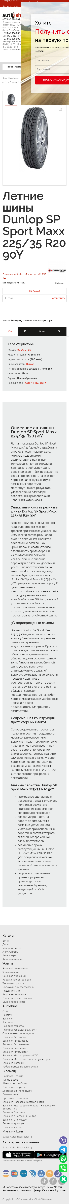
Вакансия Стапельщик (15, 1119)
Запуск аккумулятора (14, 994)
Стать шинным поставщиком (18, 1033)
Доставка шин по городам (17, 1090)
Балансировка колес (14, 1001)
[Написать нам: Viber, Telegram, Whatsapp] (63, 1179)
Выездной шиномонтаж (15, 968)
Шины (6, 940)
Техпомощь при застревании (18, 987)
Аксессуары (11, 6)
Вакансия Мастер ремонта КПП (20, 1055)
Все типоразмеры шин (15, 1087)
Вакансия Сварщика (14, 1112)
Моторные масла (12, 948)
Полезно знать (10, 1094)
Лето (25, 373)
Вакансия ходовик (13, 1127)
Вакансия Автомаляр (14, 1037)
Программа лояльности (15, 1098)
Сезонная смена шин (14, 976)
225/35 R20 (24, 349)
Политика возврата (13, 1026)
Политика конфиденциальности (20, 1029)
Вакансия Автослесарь (15, 1040)
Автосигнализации (13, 959)
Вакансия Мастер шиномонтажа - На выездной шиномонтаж (29, 1107)
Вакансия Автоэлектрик (16, 1052)
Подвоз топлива (11, 990)
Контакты (8, 1022)
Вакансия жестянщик (14, 1063)
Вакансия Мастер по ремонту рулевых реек (27, 1059)
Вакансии (9, 26)
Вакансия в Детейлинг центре (19, 1116)
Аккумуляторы (10, 951)
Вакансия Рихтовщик (14, 1048)
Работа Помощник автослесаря (20, 1066)
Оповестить (58, 298)
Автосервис (11, 20)
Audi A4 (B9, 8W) (34, 382)
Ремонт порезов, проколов (17, 998)
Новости (7, 1015)
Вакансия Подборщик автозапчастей (23, 1102)
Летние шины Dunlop (13, 274)
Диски (6, 944)
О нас (6, 1011)
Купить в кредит (11, 1079)
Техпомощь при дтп (13, 983)
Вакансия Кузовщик (13, 1123)
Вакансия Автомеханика (16, 1044)
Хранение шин (11, 972)
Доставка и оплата (13, 1076)
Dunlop (30, 364)
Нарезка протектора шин (17, 979)
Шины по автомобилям (15, 1083)
